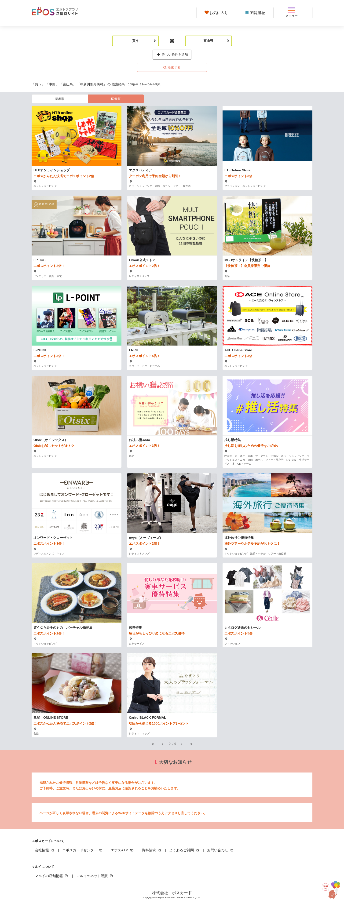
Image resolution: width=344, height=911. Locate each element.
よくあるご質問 (182, 850)
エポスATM (120, 850)
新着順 (59, 99)
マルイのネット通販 (92, 876)
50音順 (116, 99)
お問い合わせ (218, 850)
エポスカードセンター (80, 850)
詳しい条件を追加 (174, 54)
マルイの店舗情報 (49, 876)
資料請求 (149, 850)
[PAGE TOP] (332, 887)
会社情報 (42, 850)
